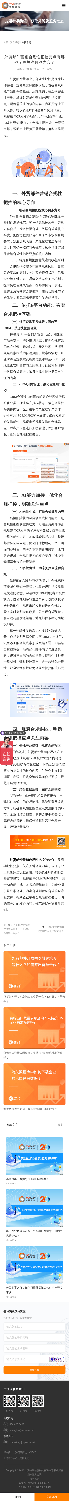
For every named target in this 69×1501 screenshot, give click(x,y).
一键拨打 (17, 1497)
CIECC (33, 1452)
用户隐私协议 (34, 1474)
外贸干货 (26, 42)
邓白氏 (7, 1452)
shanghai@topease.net (22, 1430)
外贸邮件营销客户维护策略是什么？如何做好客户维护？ (17, 929)
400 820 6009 (17, 1424)
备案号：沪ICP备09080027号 (34, 1482)
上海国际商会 (20, 1452)
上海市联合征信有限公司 (16, 1458)
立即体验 (51, 1497)
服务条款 (34, 1478)
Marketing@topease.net (22, 1442)
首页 (6, 42)
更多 (60, 1124)
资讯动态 (15, 42)
